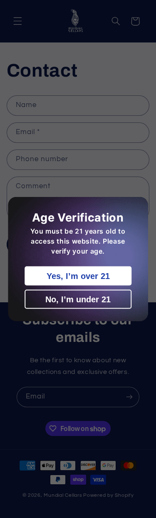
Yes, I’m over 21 (78, 276)
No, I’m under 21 (78, 299)
